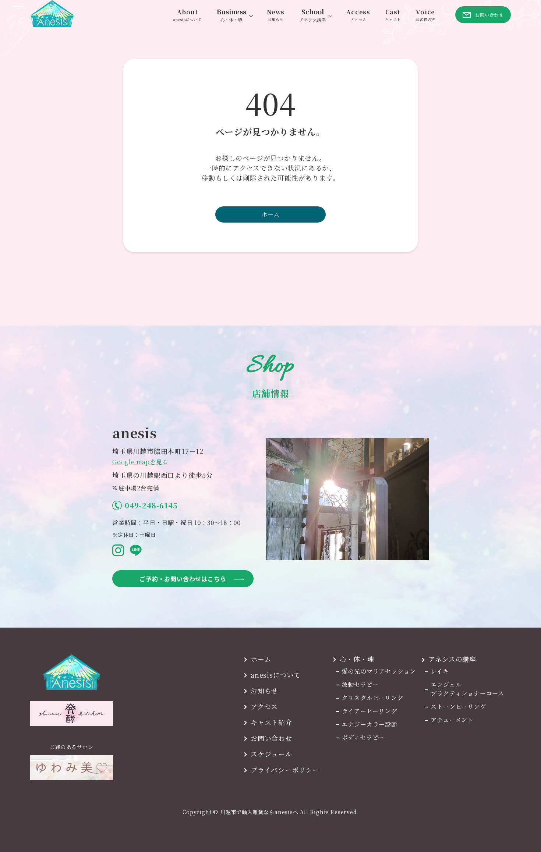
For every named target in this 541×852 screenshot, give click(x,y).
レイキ (440, 671)
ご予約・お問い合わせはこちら (182, 578)
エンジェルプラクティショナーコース (467, 688)
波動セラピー (360, 684)
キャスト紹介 (271, 722)
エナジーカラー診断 (369, 724)
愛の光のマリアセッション (379, 671)
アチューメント (452, 720)
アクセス (264, 706)
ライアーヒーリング (369, 711)
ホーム (270, 214)
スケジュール (271, 754)
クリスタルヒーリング (372, 697)
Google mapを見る (140, 462)
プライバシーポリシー (285, 769)
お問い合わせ (271, 738)
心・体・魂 (357, 659)
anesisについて (276, 674)
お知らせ (264, 690)
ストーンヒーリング (458, 706)
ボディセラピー (363, 737)
